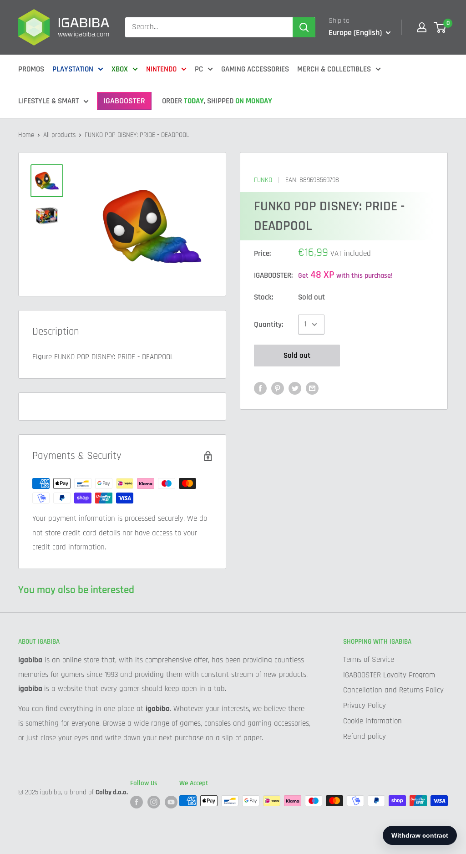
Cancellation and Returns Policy (393, 690)
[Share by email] (312, 388)
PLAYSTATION (72, 69)
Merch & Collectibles (334, 69)
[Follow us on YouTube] (171, 801)
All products (59, 135)
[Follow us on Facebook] (136, 801)
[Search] (304, 27)
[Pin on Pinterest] (277, 388)
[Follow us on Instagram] (153, 801)
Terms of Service (368, 660)
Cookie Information (372, 721)
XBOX (119, 69)
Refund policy (364, 737)
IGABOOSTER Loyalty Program (389, 675)
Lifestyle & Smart (48, 101)
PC (199, 69)
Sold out (297, 356)
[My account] (421, 27)
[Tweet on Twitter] (295, 388)
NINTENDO (161, 69)
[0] (440, 27)
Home (26, 135)
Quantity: (268, 325)
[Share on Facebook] (260, 388)
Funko (263, 180)
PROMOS (31, 69)
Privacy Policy (364, 706)
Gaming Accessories (255, 69)
